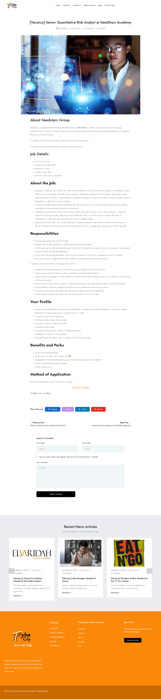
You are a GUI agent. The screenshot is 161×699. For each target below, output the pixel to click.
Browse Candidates (56, 633)
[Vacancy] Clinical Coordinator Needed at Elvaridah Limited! (28, 580)
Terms (80, 637)
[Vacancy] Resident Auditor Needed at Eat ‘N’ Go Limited (129, 580)
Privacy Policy (110, 5)
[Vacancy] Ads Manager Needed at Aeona (79, 580)
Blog (100, 5)
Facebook (53, 409)
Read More (17, 596)
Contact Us (77, 5)
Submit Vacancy (90, 5)
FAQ (79, 646)
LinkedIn (83, 409)
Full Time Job (88, 28)
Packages (81, 642)
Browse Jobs (54, 628)
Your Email (86, 443)
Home (58, 5)
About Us (66, 5)
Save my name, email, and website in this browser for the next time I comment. (68, 457)
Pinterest (99, 409)
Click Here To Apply (80, 387)
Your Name (40, 443)
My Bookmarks (55, 645)
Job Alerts (53, 641)
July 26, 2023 (75, 28)
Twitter (68, 409)
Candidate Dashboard (57, 637)
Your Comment (41, 462)
